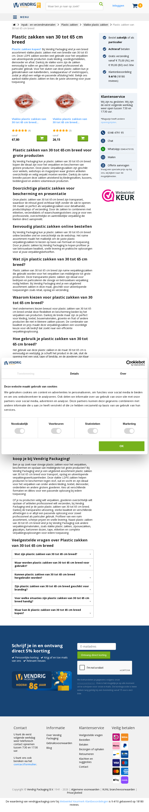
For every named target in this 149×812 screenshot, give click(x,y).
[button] (118, 195)
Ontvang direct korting (93, 655)
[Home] (14, 24)
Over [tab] (123, 373)
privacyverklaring (86, 683)
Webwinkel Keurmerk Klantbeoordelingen (84, 801)
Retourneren (86, 754)
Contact (83, 766)
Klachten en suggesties (86, 760)
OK (122, 446)
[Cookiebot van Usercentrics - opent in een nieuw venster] (129, 363)
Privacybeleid (74, 792)
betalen (119, 49)
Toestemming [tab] (25, 373)
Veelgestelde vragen (91, 735)
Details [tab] (74, 373)
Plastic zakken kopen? (26, 49)
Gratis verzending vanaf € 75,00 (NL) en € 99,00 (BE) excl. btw (121, 60)
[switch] (56, 431)
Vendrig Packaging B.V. (40, 789)
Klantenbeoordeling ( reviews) (119, 76)
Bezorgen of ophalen (91, 749)
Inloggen (118, 5)
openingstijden (108, 122)
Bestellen (84, 739)
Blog (49, 747)
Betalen (83, 744)
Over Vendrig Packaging (53, 736)
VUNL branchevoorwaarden (118, 789)
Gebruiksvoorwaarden (59, 743)
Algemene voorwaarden (85, 789)
